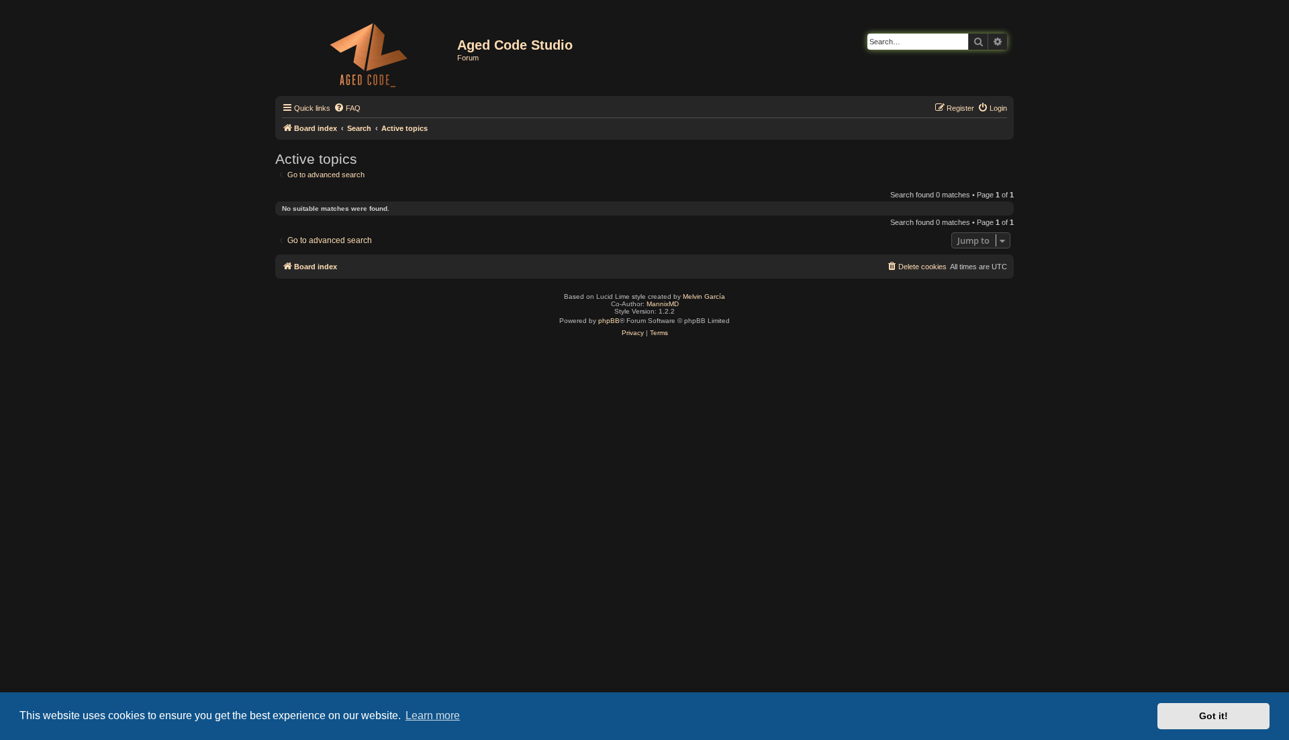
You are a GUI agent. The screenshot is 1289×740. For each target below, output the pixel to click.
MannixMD (663, 304)
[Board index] (368, 52)
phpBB (609, 320)
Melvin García (704, 296)
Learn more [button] (432, 715)
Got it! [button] (1213, 715)
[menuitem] (347, 108)
